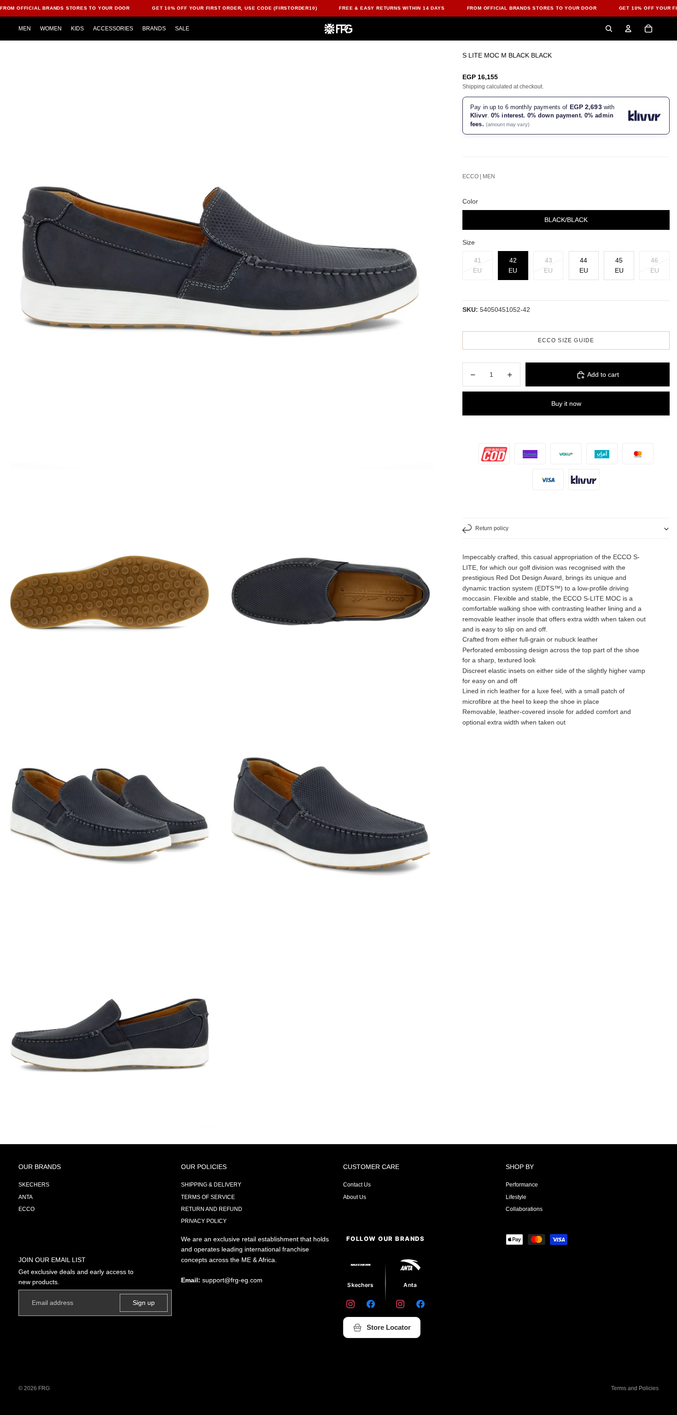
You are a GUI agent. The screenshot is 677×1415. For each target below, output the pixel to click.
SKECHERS (33, 1184)
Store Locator (389, 1327)
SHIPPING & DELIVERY (211, 1184)
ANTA (25, 1197)
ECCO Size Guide (566, 341)
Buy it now (566, 404)
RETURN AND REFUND (211, 1209)
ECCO (26, 1209)
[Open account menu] (628, 28)
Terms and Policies (635, 1388)
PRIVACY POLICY (204, 1221)
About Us (354, 1197)
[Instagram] (350, 1304)
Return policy (491, 529)
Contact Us (357, 1184)
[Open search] (609, 28)
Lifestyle (516, 1197)
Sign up (144, 1302)
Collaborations (524, 1209)
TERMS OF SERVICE (208, 1197)
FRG (44, 1388)
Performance (522, 1184)
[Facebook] (370, 1304)
